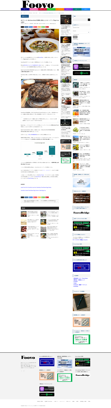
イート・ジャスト (45, 170)
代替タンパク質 (42, 9)
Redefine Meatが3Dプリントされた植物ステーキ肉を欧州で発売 (65, 27)
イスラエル (47, 23)
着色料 (67, 117)
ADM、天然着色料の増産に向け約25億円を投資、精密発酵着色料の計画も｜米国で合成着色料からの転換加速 (84, 112)
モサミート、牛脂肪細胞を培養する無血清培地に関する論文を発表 (65, 45)
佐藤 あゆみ (54, 23)
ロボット (51, 9)
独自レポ (25, 9)
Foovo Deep (53, 215)
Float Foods (30, 178)
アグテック (60, 9)
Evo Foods (41, 175)
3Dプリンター (67, 33)
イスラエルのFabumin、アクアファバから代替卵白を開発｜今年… (53, 212)
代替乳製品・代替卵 (33, 23)
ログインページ (62, 401)
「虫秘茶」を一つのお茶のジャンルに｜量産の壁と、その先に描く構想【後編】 (84, 84)
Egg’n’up (40, 23)
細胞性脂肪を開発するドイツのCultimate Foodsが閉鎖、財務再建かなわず (84, 120)
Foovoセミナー (33, 9)
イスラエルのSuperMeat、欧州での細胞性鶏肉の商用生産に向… (53, 221)
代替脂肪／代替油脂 (87, 123)
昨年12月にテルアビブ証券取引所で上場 (32, 65)
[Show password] (88, 32)
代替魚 (62, 74)
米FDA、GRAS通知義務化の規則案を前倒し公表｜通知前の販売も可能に (84, 155)
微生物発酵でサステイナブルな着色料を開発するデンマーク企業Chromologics (65, 108)
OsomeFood (38, 176)
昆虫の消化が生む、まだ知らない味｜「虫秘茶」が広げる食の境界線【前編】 (84, 93)
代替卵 (37, 23)
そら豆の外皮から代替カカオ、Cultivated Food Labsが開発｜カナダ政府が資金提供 (84, 129)
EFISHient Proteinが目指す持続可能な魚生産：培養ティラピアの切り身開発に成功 (65, 66)
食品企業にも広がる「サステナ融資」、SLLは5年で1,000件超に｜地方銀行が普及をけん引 (84, 138)
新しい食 (81, 88)
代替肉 (38, 215)
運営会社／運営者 (40, 401)
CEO (29, 134)
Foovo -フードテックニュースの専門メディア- (32, 405)
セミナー (50, 216)
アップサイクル (79, 133)
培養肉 (28, 216)
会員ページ (77, 9)
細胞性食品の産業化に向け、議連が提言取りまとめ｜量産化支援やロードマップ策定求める (84, 102)
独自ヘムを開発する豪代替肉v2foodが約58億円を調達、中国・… (52, 235)
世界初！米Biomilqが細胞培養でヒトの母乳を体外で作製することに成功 (31, 201)
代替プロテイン (26, 23)
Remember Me (76, 34)
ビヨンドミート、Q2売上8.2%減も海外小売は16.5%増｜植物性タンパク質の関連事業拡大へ (84, 166)
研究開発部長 (34, 134)
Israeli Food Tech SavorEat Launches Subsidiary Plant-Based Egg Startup (36, 187)
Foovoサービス (68, 9)
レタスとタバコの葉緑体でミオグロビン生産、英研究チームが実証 (84, 146)
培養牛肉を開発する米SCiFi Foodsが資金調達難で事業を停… (32, 212)
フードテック (77, 88)
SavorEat (43, 23)
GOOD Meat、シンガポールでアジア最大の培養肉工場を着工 (65, 128)
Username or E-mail (76, 27)
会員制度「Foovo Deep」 (49, 401)
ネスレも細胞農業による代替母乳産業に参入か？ (48, 201)
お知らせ (85, 9)
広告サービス (68, 401)
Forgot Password (75, 39)
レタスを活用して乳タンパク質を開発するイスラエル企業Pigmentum (65, 85)
